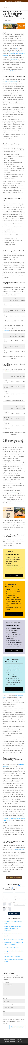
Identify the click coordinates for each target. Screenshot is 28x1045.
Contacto (19, 1041)
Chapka (14, 71)
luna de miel (14, 59)
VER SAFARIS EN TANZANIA (14, 877)
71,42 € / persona (14, 650)
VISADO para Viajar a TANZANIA (12, 956)
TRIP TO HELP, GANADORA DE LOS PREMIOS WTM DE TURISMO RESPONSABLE (12, 928)
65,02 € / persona (14, 575)
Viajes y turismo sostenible (18, 19)
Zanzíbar (19, 52)
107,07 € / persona (14, 614)
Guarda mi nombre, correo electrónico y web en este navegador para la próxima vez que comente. (14, 1021)
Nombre (5, 998)
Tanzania (9, 19)
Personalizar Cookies (10, 1041)
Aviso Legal (19, 1039)
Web (4, 1011)
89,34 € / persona (14, 689)
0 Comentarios (7, 20)
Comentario (6, 982)
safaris (17, 48)
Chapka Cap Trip (19, 849)
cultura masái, (6, 52)
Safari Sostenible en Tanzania (11, 947)
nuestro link (6, 330)
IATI (10, 71)
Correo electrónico (8, 1004)
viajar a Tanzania (15, 492)
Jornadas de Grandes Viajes (10, 81)
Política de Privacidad (9, 1039)
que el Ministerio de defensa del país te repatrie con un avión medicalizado (14, 818)
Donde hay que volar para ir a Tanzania (14, 939)
